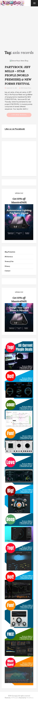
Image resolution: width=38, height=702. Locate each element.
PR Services (9, 257)
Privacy (7, 266)
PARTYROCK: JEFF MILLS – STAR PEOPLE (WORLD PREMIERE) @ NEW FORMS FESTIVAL (18, 75)
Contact (7, 271)
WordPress (29, 698)
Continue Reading (19, 114)
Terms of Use (9, 261)
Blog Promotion (10, 252)
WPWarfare (14, 698)
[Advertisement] (19, 26)
